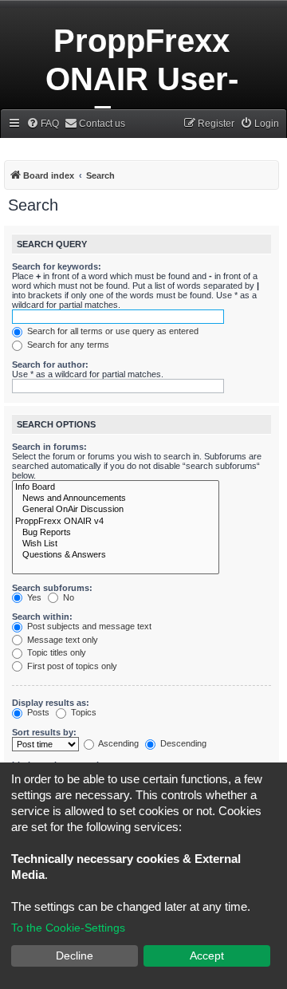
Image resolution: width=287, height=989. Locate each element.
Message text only (61, 639)
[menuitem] (42, 124)
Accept (207, 955)
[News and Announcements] (116, 498)
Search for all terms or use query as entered (112, 331)
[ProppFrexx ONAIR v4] (116, 521)
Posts (37, 712)
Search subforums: (52, 588)
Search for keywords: (56, 266)
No (67, 597)
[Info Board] (116, 487)
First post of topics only (71, 666)
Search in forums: (49, 446)
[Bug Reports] (116, 532)
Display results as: (50, 702)
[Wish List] (116, 544)
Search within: (42, 616)
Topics (82, 712)
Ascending (117, 743)
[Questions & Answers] (116, 555)
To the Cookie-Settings (68, 927)
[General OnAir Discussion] (116, 509)
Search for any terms (67, 344)
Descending (182, 743)
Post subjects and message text (88, 626)
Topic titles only (55, 652)
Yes (33, 597)
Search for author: (50, 364)
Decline (74, 955)
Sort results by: (44, 732)
